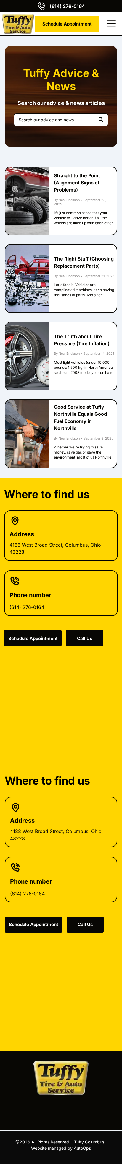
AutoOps (82, 1148)
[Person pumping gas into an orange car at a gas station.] (26, 434)
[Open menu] (111, 23)
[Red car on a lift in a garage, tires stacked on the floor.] (26, 201)
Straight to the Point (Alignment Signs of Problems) (77, 182)
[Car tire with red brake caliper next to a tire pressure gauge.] (26, 356)
